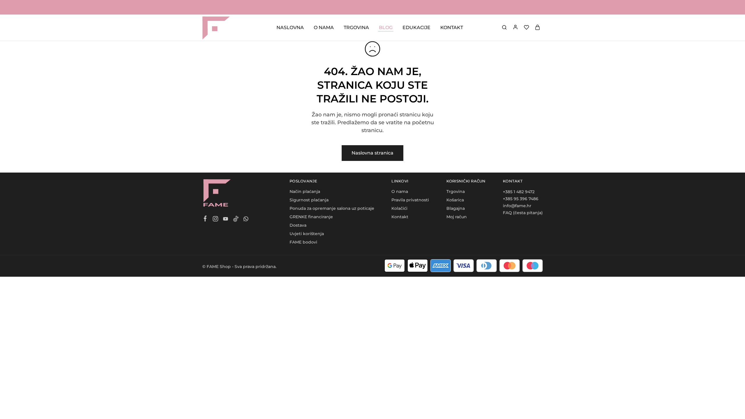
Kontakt (399, 216)
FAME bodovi (303, 242)
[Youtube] (226, 219)
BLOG (386, 27)
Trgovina (455, 191)
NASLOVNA (290, 27)
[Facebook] (205, 219)
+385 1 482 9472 (519, 191)
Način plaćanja (305, 191)
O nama (399, 191)
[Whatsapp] (246, 219)
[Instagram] (215, 219)
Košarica (455, 200)
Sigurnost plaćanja (309, 200)
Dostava (298, 225)
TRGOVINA (356, 27)
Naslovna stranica (372, 153)
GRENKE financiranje (311, 216)
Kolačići (399, 208)
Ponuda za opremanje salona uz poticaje (332, 208)
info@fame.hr (517, 205)
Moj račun (456, 216)
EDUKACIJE (416, 27)
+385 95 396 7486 (520, 198)
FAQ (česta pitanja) (523, 212)
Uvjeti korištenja (307, 233)
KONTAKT (451, 27)
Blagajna (455, 208)
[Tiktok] (236, 219)
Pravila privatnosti (410, 200)
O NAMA (324, 27)
